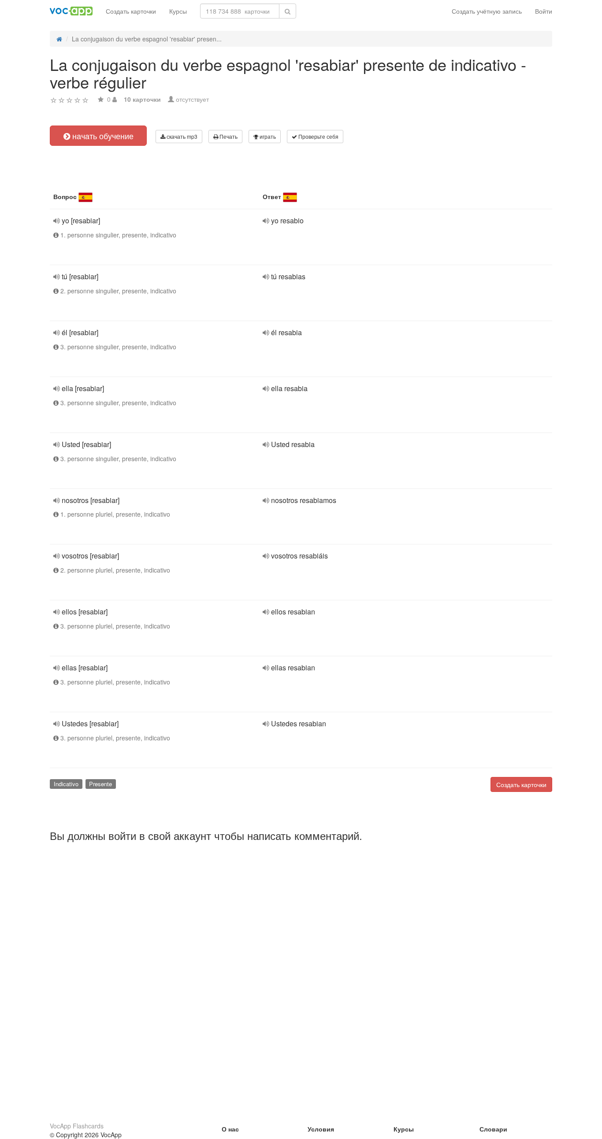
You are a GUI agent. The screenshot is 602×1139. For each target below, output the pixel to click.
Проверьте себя (317, 136)
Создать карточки (131, 11)
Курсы (178, 11)
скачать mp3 (181, 136)
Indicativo (66, 784)
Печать (228, 136)
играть (267, 136)
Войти (543, 11)
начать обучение (102, 135)
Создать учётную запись (487, 11)
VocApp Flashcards (77, 1125)
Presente (100, 784)
